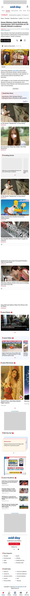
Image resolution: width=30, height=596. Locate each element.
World (5, 562)
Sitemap (19, 580)
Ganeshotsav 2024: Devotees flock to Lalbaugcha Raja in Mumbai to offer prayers (14, 97)
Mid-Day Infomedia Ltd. (19, 586)
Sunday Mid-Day (20, 560)
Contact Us (6, 573)
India (5, 560)
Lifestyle (18, 558)
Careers (5, 578)
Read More (15, 88)
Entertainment (7, 558)
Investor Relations (21, 576)
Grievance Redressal (22, 573)
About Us (6, 571)
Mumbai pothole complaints (15, 15)
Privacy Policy (7, 580)
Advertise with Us (8, 576)
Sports (17, 556)
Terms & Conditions (22, 571)
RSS (18, 578)
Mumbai (6, 556)
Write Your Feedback (14, 543)
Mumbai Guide (19, 562)
